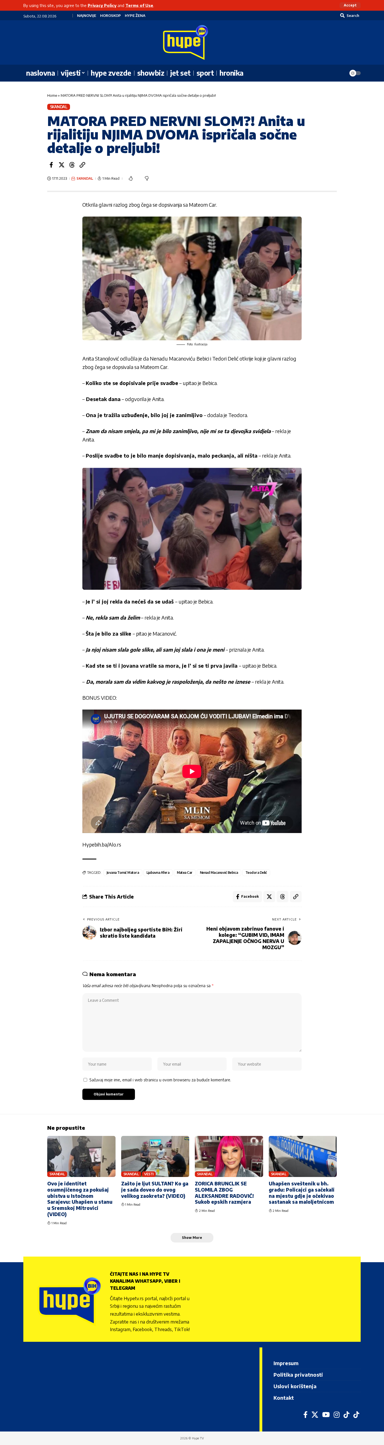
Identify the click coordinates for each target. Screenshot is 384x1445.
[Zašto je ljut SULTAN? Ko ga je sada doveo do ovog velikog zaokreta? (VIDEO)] (155, 1156)
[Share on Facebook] (51, 164)
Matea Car (185, 872)
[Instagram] (336, 1414)
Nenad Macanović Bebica (219, 872)
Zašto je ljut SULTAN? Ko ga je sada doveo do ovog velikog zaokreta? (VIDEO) (154, 1189)
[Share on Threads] (72, 164)
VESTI (148, 1174)
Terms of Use (139, 5)
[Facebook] (305, 1414)
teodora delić (256, 872)
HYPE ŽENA (135, 15)
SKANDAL (58, 106)
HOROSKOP (110, 15)
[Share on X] (61, 164)
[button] (350, 5)
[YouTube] (326, 1414)
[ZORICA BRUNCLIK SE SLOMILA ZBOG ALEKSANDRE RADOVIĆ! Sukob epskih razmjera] (229, 1156)
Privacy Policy (102, 5)
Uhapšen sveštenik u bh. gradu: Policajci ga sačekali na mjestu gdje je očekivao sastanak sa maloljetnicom (302, 1192)
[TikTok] (346, 1414)
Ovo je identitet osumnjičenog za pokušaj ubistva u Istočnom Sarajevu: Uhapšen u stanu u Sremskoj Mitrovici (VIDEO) (79, 1198)
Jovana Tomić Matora (123, 872)
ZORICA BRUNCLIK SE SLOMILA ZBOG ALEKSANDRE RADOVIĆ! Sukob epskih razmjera (224, 1192)
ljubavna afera (158, 872)
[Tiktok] (356, 1414)
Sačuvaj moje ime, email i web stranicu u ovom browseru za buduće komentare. (160, 1079)
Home (52, 95)
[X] (315, 1414)
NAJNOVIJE (86, 15)
